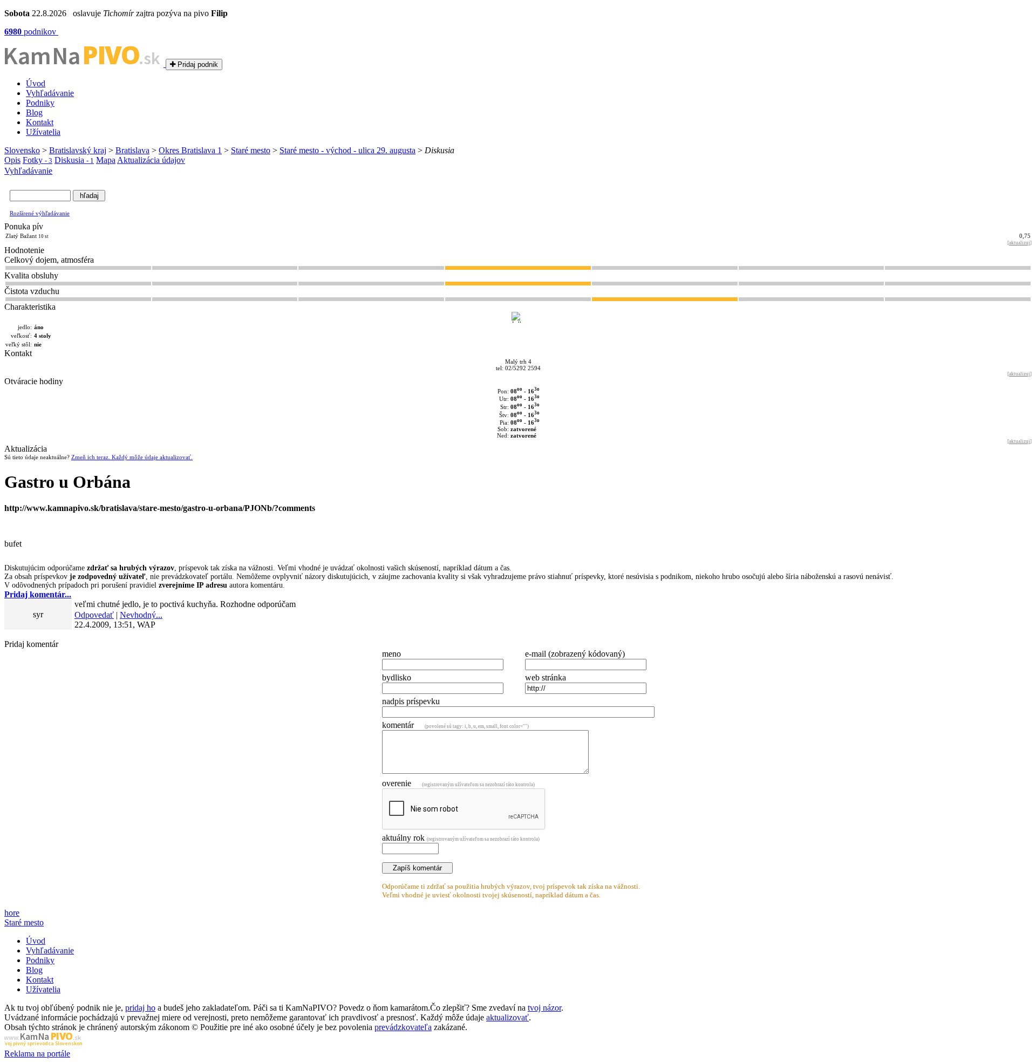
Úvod (35, 83)
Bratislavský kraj (77, 150)
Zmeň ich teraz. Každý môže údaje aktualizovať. (132, 457)
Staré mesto (250, 150)
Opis (12, 160)
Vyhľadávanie (50, 93)
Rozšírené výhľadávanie (40, 213)
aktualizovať (507, 1017)
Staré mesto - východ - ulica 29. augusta (347, 150)
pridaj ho (140, 1007)
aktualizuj (1019, 243)
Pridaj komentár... (37, 594)
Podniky (40, 102)
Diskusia (74, 160)
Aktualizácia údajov (151, 160)
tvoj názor (544, 1007)
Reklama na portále (37, 1053)
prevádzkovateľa (403, 1027)
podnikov (31, 31)
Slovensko (22, 150)
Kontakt (39, 122)
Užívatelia (43, 132)
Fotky (37, 160)
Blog (34, 112)
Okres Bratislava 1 (190, 150)
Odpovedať (94, 614)
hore (11, 912)
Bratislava (132, 150)
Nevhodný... (141, 614)
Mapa (105, 160)
